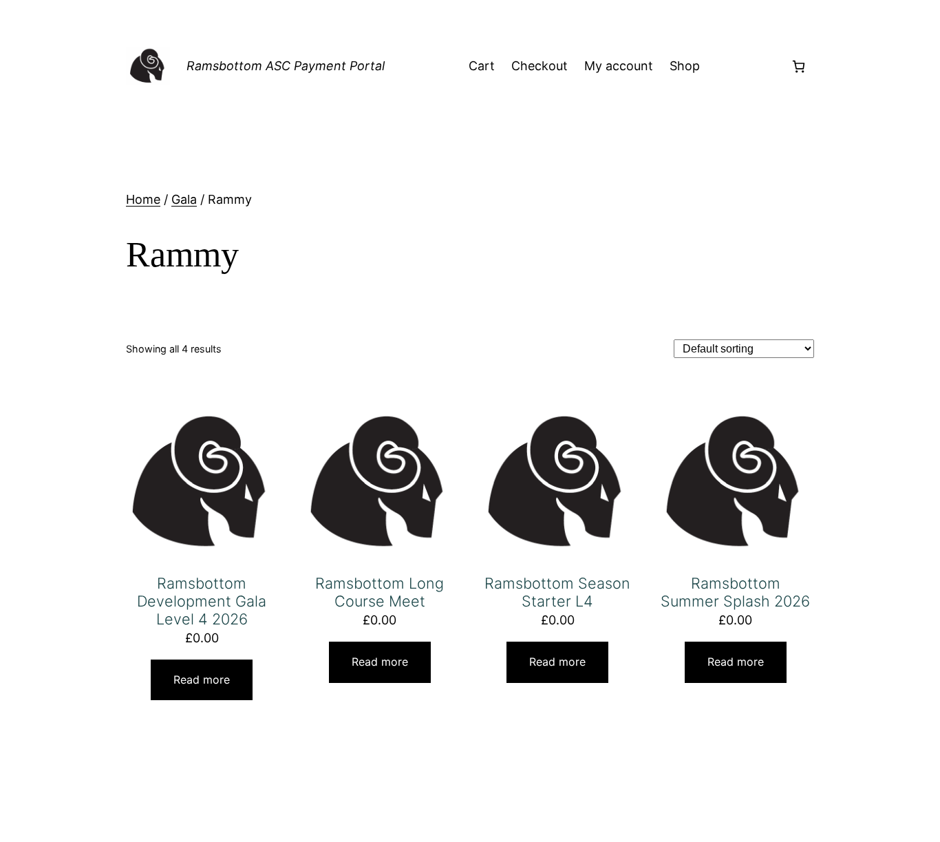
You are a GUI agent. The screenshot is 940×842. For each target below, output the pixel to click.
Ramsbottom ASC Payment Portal (285, 66)
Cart (482, 66)
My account (618, 66)
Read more (201, 679)
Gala (184, 199)
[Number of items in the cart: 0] (798, 66)
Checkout (539, 66)
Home (143, 199)
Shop (685, 66)
